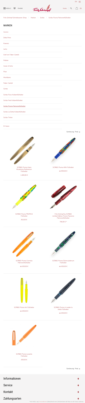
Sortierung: (70, 132)
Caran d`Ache (8, 66)
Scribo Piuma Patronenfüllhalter (60, 18)
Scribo (42, 18)
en (76, 2)
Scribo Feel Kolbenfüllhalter (13, 100)
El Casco (6, 126)
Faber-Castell (8, 83)
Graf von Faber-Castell (11, 55)
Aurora (5, 32)
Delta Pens (7, 38)
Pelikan (5, 60)
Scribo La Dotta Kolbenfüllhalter (14, 112)
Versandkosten (43, 401)
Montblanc (7, 77)
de (80, 2)
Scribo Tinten (8, 117)
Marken (33, 18)
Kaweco (6, 43)
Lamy (5, 49)
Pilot (5, 72)
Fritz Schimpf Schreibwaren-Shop (15, 18)
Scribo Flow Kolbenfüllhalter (13, 95)
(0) (81, 8)
